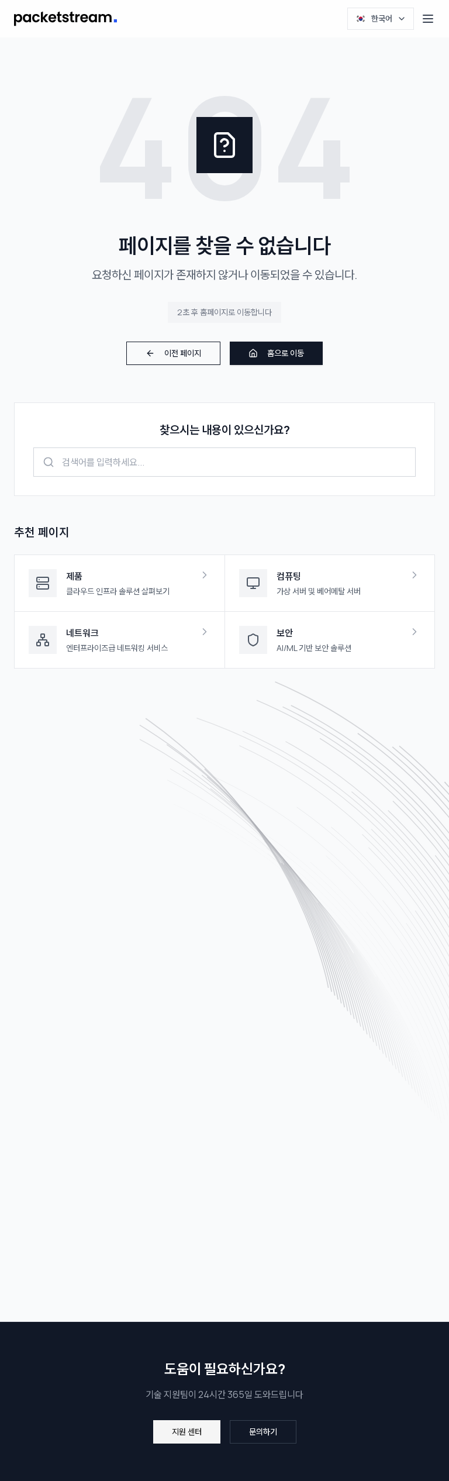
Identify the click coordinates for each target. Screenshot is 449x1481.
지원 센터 (187, 1431)
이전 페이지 (182, 353)
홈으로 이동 (285, 353)
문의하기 (263, 1431)
